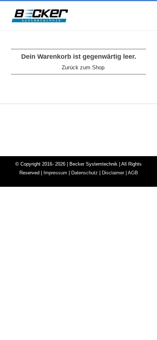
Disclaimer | (115, 172)
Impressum (55, 172)
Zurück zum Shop (83, 67)
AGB (133, 172)
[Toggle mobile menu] (143, 16)
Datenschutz (84, 172)
